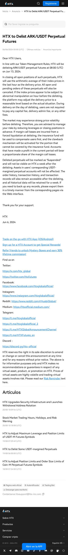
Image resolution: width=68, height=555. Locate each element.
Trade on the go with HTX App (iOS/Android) (28, 239)
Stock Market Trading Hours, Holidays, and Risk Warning (30, 419)
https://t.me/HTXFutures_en (19, 335)
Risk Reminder (52, 378)
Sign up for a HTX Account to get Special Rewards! (32, 244)
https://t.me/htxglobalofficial (19, 318)
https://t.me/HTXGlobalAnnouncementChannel (29, 329)
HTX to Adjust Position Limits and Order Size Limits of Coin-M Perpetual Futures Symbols (33, 463)
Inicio (5, 11)
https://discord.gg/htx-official (19, 346)
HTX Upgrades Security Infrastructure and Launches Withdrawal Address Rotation (32, 404)
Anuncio (16, 11)
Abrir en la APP (34, 546)
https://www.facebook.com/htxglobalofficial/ (28, 286)
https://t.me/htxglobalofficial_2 (20, 323)
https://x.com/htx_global (17, 271)
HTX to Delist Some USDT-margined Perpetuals (30, 449)
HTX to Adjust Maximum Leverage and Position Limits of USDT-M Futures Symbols (33, 435)
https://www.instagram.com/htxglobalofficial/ (28, 295)
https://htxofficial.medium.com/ (31, 306)
